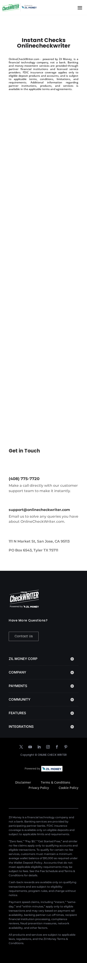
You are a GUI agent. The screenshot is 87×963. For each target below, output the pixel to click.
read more (22, 193)
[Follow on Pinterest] (65, 746)
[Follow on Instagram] (48, 746)
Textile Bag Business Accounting (32, 367)
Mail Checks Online (31, 262)
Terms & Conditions (55, 782)
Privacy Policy (39, 788)
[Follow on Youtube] (30, 746)
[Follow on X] (21, 746)
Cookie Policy (68, 788)
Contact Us (23, 636)
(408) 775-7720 (24, 478)
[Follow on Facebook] (56, 746)
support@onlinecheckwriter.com (39, 510)
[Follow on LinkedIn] (39, 746)
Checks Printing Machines (37, 160)
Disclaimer (23, 782)
